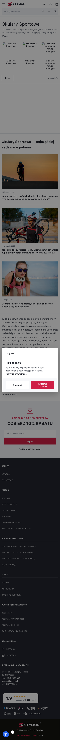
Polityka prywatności (16, 374)
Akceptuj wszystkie (42, 385)
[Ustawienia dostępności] (6, 734)
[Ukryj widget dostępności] (12, 732)
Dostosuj (17, 385)
